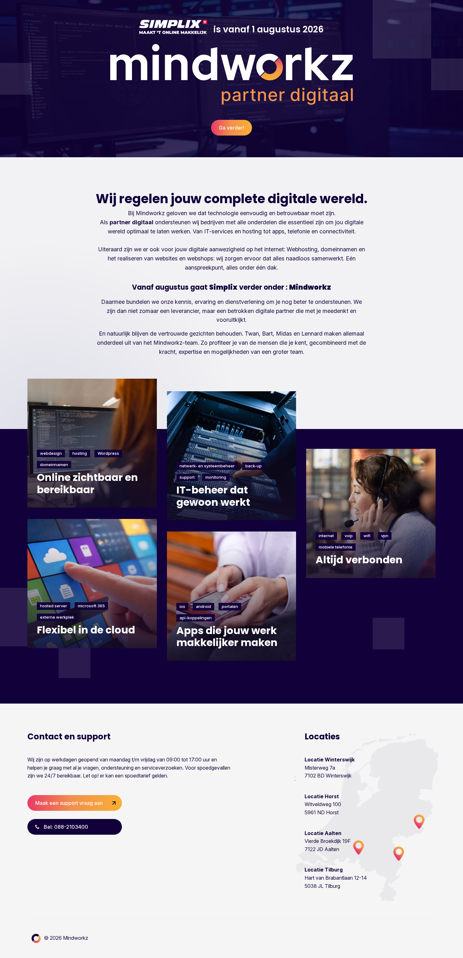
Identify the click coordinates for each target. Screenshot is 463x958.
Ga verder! (231, 128)
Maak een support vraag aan (69, 803)
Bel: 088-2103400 (65, 827)
